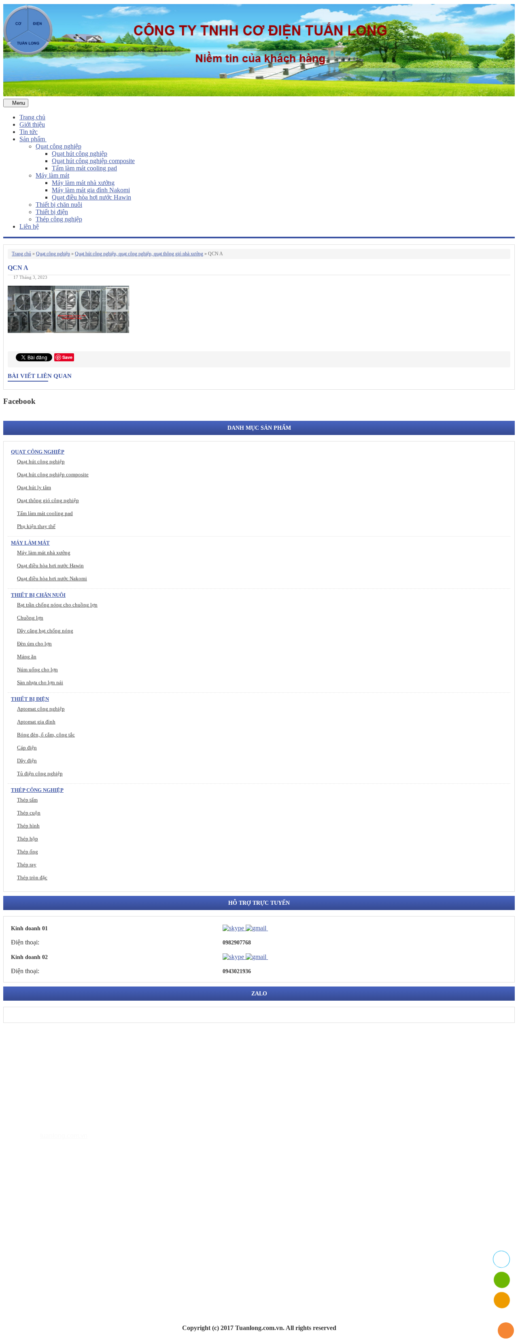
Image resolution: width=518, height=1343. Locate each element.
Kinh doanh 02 (29, 957)
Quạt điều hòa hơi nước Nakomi (52, 578)
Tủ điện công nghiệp (40, 773)
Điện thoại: (25, 942)
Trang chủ (32, 117)
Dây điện (27, 760)
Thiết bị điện (52, 211)
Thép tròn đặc (32, 877)
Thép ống (27, 852)
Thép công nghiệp (59, 219)
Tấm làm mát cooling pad (84, 168)
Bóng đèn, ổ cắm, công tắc (46, 735)
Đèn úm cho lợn (34, 644)
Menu (18, 103)
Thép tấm (27, 800)
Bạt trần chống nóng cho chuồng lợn (57, 605)
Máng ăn (26, 656)
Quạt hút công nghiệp (79, 153)
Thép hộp (27, 839)
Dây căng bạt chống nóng (45, 631)
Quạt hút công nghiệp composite (93, 160)
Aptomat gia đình (36, 722)
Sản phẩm (33, 139)
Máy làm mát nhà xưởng (83, 182)
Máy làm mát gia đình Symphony (79, 1213)
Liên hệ (29, 226)
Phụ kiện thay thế (36, 526)
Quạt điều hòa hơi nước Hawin (91, 197)
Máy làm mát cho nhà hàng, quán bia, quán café (97, 1225)
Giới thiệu (32, 124)
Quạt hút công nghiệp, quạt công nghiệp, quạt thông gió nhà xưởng (139, 254)
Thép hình (28, 826)
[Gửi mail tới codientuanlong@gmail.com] (273, 928)
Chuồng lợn (30, 618)
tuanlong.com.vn (63, 1135)
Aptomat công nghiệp (41, 709)
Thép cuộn (28, 813)
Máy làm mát (52, 175)
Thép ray (26, 864)
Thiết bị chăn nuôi (59, 204)
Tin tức (28, 131)
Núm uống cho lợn (37, 669)
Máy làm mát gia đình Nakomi (91, 190)
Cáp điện (27, 748)
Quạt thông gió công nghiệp (48, 500)
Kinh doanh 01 (29, 928)
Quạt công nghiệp (58, 146)
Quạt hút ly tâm (34, 487)
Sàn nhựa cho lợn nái (40, 682)
